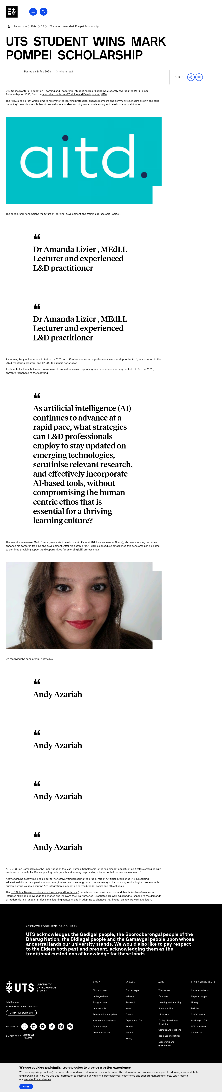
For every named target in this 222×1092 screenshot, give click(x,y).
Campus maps (100, 1026)
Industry (130, 996)
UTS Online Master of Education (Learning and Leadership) (40, 90)
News (128, 1008)
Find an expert (133, 990)
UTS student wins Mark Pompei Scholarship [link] (73, 26)
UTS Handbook (198, 1026)
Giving (129, 1038)
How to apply (99, 1008)
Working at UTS (199, 1020)
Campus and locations (169, 1029)
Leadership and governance (166, 1044)
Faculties (163, 996)
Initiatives (163, 1014)
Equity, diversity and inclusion (168, 1022)
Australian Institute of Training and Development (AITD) (74, 94)
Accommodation (101, 1032)
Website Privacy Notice (37, 1079)
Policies (195, 1008)
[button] (191, 77)
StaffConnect (198, 1014)
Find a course (100, 990)
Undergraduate (100, 996)
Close (26, 1086)
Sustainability (165, 1008)
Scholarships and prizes (105, 1014)
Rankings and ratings (169, 1036)
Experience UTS (134, 1020)
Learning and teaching (170, 1002)
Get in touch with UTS (21, 1012)
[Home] (8, 26)
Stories (129, 1026)
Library (194, 1002)
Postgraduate (100, 1002)
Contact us (196, 1032)
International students (104, 1020)
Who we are (164, 990)
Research (130, 1002)
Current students (200, 990)
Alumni (129, 1032)
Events (129, 1014)
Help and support (200, 996)
